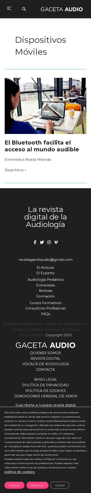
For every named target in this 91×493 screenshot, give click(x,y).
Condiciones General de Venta (45, 396)
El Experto (45, 273)
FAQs (45, 314)
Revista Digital (45, 358)
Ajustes (60, 485)
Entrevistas (45, 285)
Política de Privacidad (45, 385)
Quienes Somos (45, 353)
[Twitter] (42, 242)
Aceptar (14, 485)
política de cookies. (19, 472)
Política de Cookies (45, 391)
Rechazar (37, 485)
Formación (45, 296)
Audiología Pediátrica (45, 280)
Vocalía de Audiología (45, 364)
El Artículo (45, 268)
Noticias (45, 291)
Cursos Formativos (45, 303)
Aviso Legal (45, 379)
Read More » (15, 170)
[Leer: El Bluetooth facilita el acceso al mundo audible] (45, 105)
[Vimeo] (56, 242)
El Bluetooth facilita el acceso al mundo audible (42, 146)
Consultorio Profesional (45, 308)
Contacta (45, 370)
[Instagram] (49, 242)
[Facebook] (35, 242)
